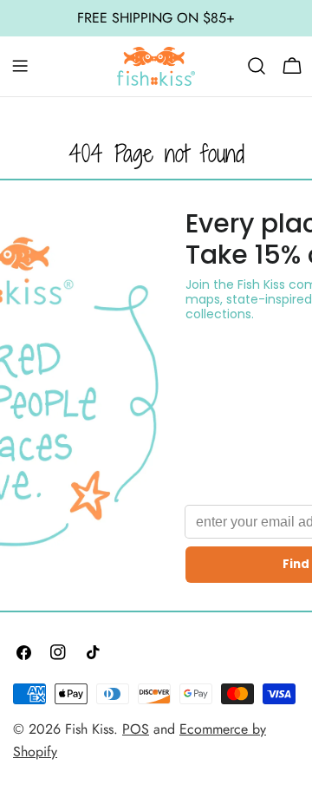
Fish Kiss (89, 729)
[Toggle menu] (20, 66)
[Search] (256, 66)
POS (135, 729)
